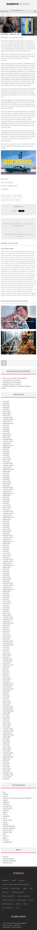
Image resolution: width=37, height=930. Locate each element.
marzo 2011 (6, 677)
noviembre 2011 (8, 661)
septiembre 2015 (8, 589)
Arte (4, 792)
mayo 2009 (6, 719)
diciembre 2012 (8, 641)
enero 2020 (6, 485)
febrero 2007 (7, 769)
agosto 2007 (6, 759)
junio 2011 (6, 671)
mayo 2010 (6, 697)
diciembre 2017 (8, 535)
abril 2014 (6, 611)
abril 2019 (6, 503)
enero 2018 (6, 533)
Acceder (5, 857)
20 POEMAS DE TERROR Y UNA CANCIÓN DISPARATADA (18, 225)
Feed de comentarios (9, 861)
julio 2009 (6, 715)
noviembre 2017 (8, 537)
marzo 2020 (6, 481)
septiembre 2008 (8, 735)
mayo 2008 (6, 743)
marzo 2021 (6, 457)
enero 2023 (6, 415)
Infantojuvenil (7, 806)
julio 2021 (6, 449)
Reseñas (5, 824)
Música (5, 814)
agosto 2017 (6, 543)
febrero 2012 (7, 655)
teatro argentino (7, 908)
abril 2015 (6, 599)
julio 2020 (6, 473)
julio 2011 (6, 669)
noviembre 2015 (8, 585)
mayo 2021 (6, 453)
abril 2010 (6, 699)
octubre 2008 (7, 733)
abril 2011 (6, 675)
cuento (14, 880)
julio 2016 (6, 569)
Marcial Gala (17, 196)
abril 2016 (6, 575)
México (5, 812)
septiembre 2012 (8, 645)
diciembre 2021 (8, 439)
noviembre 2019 (8, 489)
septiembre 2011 (8, 665)
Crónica (5, 796)
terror (17, 908)
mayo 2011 (6, 673)
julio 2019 (6, 497)
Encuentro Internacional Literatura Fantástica (17, 798)
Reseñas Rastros (8, 830)
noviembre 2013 (8, 619)
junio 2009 (6, 717)
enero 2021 (6, 461)
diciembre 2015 (8, 583)
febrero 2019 (7, 507)
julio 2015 (6, 593)
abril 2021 (6, 455)
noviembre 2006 (8, 775)
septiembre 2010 (8, 689)
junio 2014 (6, 607)
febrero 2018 (7, 531)
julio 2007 (6, 761)
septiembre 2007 (8, 757)
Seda (4, 834)
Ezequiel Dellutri (13, 351)
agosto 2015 (6, 591)
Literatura (6, 810)
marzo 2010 (6, 701)
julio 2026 (6, 401)
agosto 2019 (6, 495)
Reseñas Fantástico (9, 826)
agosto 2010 (6, 691)
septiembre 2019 (8, 493)
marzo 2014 (6, 613)
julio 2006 (6, 779)
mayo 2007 (6, 763)
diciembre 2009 (8, 707)
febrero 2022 (7, 435)
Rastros (5, 822)
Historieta (6, 804)
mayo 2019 (6, 501)
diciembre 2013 (8, 617)
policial (18, 200)
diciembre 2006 (8, 773)
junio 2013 (6, 629)
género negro (6, 196)
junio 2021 (6, 451)
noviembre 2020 (8, 465)
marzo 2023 (6, 411)
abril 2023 (6, 409)
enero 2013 (6, 639)
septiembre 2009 (8, 711)
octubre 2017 (7, 539)
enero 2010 (6, 705)
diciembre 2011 (8, 659)
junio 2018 (6, 523)
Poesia (5, 818)
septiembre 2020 (8, 469)
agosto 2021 (6, 447)
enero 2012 (6, 657)
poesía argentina (7, 904)
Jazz (31, 888)
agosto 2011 (6, 667)
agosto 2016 (6, 567)
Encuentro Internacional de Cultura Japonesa (16, 884)
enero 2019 (6, 509)
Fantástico (6, 802)
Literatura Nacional (23, 896)
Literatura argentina (18, 892)
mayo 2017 (6, 549)
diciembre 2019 (8, 487)
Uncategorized (7, 842)
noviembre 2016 (8, 561)
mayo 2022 (6, 429)
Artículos (5, 794)
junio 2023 (6, 405)
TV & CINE (6, 840)
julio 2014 (6, 605)
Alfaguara (5, 880)
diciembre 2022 (8, 417)
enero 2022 (6, 437)
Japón (25, 888)
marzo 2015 (6, 601)
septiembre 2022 (8, 423)
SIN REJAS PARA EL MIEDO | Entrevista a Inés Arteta (18, 235)
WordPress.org (7, 863)
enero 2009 (6, 727)
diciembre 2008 (8, 729)
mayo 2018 (6, 525)
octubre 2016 (7, 563)
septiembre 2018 (8, 517)
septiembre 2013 (8, 623)
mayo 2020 (6, 477)
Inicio (2, 15)
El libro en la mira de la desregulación (15, 378)
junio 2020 (6, 475)
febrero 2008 (7, 749)
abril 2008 (6, 745)
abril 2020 (6, 479)
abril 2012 (6, 651)
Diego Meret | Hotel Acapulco (18, 11)
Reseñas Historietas (9, 828)
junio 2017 (6, 547)
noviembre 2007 (8, 753)
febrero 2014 (7, 615)
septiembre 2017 (8, 541)
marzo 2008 (6, 747)
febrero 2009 (7, 725)
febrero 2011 (7, 679)
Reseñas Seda (7, 832)
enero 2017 (6, 557)
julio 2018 (6, 521)
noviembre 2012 (8, 643)
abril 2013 (6, 633)
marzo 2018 (6, 529)
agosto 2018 (6, 519)
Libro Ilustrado (7, 808)
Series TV (6, 836)
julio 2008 (6, 739)
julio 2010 (6, 693)
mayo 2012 (6, 649)
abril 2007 (6, 765)
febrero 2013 (7, 637)
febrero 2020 (7, 483)
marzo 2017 (6, 553)
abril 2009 (6, 721)
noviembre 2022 (8, 419)
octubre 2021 (7, 443)
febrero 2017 (7, 555)
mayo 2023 (6, 407)
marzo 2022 (6, 433)
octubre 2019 (7, 491)
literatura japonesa (8, 896)
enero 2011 (6, 681)
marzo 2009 (6, 723)
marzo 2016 (6, 577)
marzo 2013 (6, 635)
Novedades (6, 816)
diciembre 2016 (8, 559)
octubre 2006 (7, 777)
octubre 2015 (7, 587)
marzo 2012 (6, 653)
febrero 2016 (7, 579)
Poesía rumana (7, 820)
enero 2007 (6, 771)
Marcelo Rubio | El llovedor (11, 380)
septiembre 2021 (8, 445)
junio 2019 (6, 499)
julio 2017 (6, 545)
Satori (25, 904)
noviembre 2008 (8, 731)
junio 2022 (6, 427)
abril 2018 (6, 527)
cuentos (21, 880)
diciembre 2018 (8, 511)
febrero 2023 (7, 413)
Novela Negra (22, 900)
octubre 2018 (7, 515)
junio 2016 (6, 571)
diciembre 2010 (8, 683)
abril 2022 (6, 431)
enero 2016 (6, 581)
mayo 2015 (6, 597)
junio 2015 (6, 595)
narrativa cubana (7, 200)
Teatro (5, 838)
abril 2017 (6, 551)
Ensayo (5, 800)
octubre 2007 (7, 755)
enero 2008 (6, 751)
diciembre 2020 (8, 463)
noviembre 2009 (8, 709)
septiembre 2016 (8, 565)
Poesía (31, 900)
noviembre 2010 (8, 685)
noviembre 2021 (8, 441)
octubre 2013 (7, 621)
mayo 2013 (6, 631)
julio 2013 (6, 627)
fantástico (5, 888)
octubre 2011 (7, 663)
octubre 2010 (7, 687)
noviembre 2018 (8, 513)
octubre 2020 (7, 467)
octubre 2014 (7, 603)
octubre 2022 (7, 421)
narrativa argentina (8, 900)
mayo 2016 (6, 573)
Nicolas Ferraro (12, 326)
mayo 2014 (6, 609)
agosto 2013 (6, 625)
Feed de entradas (8, 859)
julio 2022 (6, 425)
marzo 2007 (6, 767)
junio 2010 (6, 695)
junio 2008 (6, 741)
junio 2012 (6, 647)
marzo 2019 (6, 505)
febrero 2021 (7, 459)
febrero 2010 (7, 703)
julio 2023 (6, 403)
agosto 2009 (6, 713)
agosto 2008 (6, 737)
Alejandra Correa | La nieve (11, 384)
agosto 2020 (6, 471)
